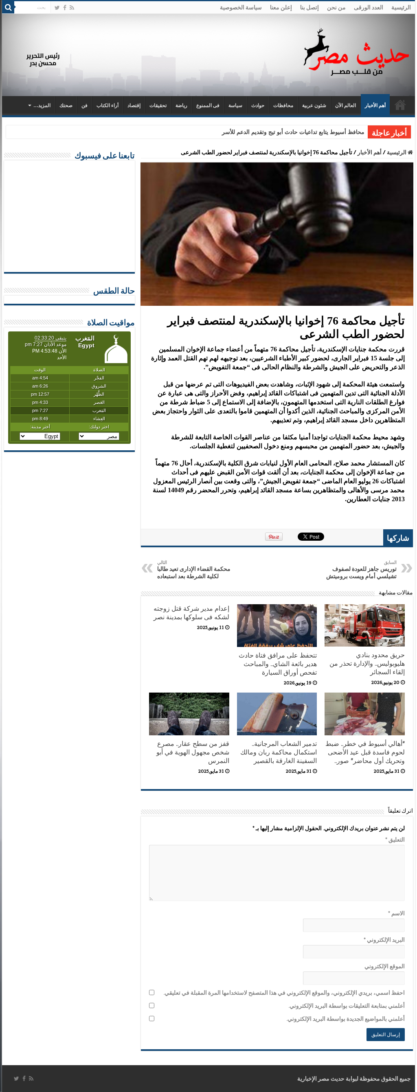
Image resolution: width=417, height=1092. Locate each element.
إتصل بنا (309, 7)
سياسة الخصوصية (241, 7)
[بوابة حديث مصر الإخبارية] (356, 50)
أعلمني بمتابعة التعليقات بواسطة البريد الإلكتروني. (346, 1005)
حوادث (257, 105)
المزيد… (41, 105)
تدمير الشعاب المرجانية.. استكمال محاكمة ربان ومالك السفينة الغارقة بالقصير (278, 752)
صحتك (65, 105)
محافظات (283, 105)
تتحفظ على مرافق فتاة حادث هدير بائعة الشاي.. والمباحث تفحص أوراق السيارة (278, 664)
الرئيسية (401, 7)
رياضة (181, 105)
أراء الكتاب (108, 105)
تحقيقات (158, 105)
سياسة (235, 105)
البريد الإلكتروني (384, 939)
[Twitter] (57, 8)
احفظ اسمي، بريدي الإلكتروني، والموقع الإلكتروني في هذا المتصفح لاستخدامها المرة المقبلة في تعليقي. (283, 992)
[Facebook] (64, 8)
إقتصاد (133, 105)
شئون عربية (314, 105)
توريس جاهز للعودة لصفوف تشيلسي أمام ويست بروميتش (361, 569)
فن (84, 105)
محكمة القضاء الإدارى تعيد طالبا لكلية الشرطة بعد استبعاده (193, 569)
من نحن (336, 7)
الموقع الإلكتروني (384, 966)
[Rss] (72, 8)
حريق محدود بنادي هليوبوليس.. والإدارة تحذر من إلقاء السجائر (367, 663)
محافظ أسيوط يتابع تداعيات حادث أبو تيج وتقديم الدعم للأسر (293, 132)
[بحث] (8, 7)
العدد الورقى (368, 7)
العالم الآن (345, 105)
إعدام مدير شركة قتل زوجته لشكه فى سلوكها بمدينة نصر (191, 612)
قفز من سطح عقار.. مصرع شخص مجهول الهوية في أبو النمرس (192, 752)
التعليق (394, 839)
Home (400, 104)
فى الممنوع (207, 105)
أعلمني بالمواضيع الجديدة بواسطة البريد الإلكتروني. (345, 1018)
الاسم (396, 913)
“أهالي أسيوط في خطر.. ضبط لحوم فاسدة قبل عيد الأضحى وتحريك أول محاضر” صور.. (365, 752)
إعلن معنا (281, 7)
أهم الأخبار (375, 105)
